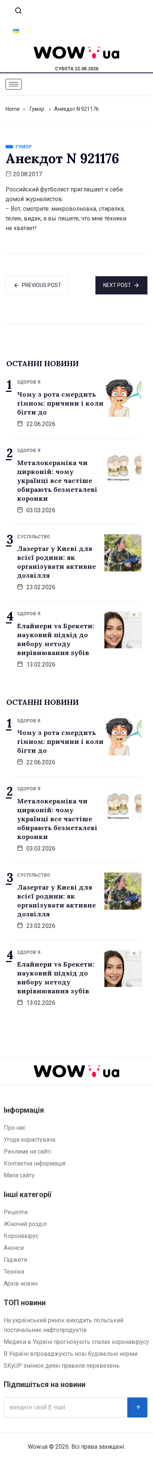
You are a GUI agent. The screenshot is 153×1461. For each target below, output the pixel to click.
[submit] (137, 1407)
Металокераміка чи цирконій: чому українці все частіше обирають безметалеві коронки (57, 480)
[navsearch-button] (18, 11)
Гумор (37, 109)
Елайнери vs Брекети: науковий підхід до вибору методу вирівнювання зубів (55, 639)
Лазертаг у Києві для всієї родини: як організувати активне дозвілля (56, 562)
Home (13, 109)
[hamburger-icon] (14, 84)
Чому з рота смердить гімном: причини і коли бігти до (60, 403)
